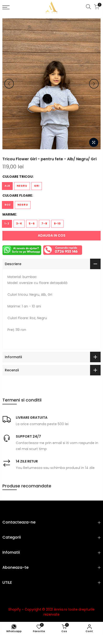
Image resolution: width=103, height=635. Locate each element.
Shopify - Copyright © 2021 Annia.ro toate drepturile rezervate (51, 612)
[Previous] (9, 84)
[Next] (94, 84)
